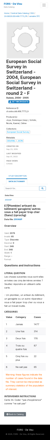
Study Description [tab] (18, 176)
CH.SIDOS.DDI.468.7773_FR (15, 16)
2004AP (8, 200)
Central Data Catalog (20, 13)
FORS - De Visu (13, 3)
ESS (32, 13)
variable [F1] (34, 16)
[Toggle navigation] (44, 5)
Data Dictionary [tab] (17, 181)
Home (6, 13)
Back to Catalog (16, 414)
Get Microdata (20, 101)
